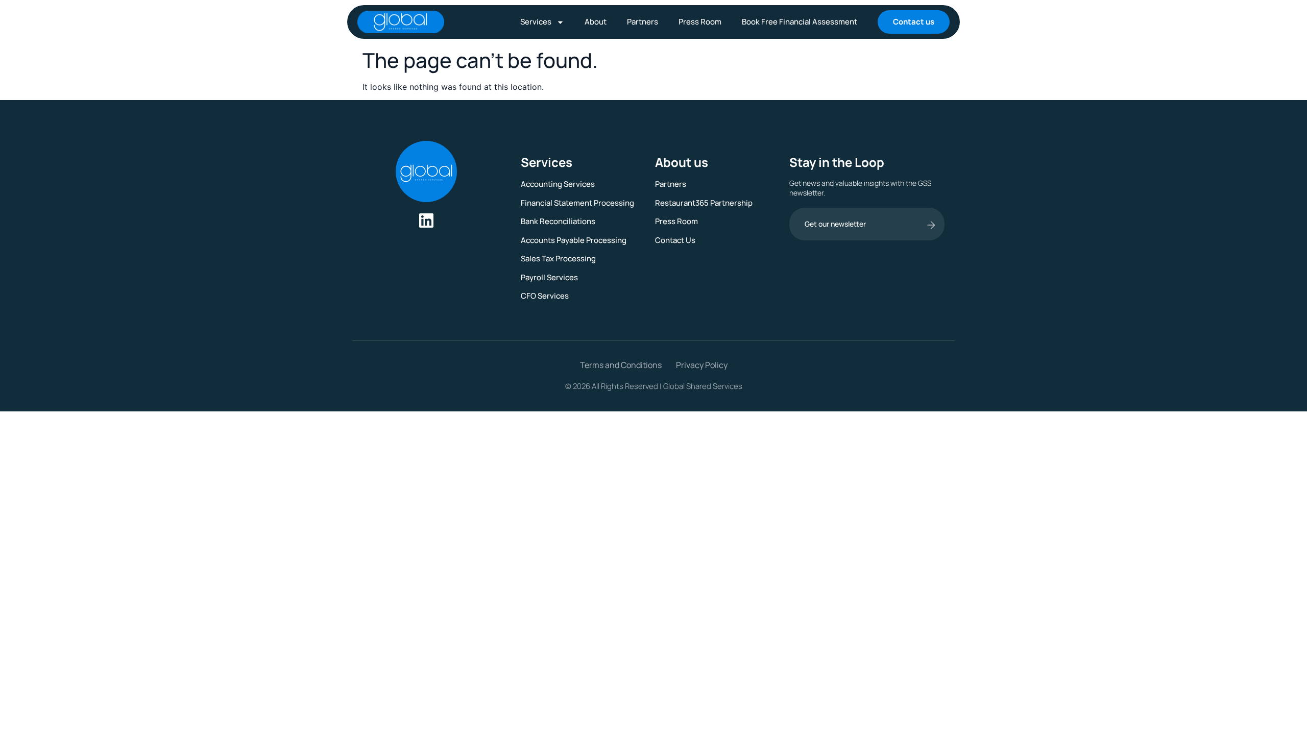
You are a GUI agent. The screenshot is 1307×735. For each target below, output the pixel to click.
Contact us (913, 21)
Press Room (700, 21)
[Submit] (931, 225)
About (596, 21)
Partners (642, 21)
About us (681, 162)
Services (535, 21)
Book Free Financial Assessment (799, 21)
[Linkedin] (426, 220)
